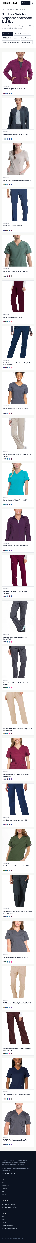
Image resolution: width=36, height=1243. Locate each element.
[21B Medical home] (10, 3)
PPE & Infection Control (10, 38)
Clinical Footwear (25, 38)
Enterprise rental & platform (9, 1228)
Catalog (10, 9)
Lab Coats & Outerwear (22, 34)
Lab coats (4, 1188)
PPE (3, 1191)
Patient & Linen (26, 42)
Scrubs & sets (5, 1185)
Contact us (25, 3)
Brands (4, 1194)
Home (3, 9)
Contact (4, 1222)
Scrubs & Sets (7, 34)
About (3, 1219)
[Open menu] (32, 3)
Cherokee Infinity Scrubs (8, 1204)
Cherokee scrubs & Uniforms (9, 1207)
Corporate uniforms (7, 1225)
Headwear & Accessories (11, 42)
